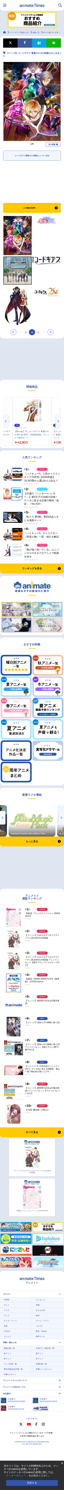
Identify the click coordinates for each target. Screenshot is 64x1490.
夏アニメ (39, 1353)
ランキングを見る (32, 568)
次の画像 (51, 144)
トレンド (7, 1336)
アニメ (6, 1305)
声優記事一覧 (41, 1364)
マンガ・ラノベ (10, 1321)
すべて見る (32, 1132)
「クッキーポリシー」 (16, 1475)
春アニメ (7, 1353)
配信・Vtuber (41, 1331)
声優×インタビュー (44, 1369)
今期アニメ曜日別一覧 (45, 1348)
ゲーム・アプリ (42, 1321)
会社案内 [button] (7, 1394)
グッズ (6, 1315)
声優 (37, 1305)
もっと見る (32, 841)
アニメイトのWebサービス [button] (14, 1387)
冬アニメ (39, 1359)
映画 (37, 1315)
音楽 (5, 1326)
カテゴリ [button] (7, 1294)
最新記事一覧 (9, 1348)
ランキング (40, 1300)
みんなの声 (40, 1310)
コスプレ (39, 1326)
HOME (6, 1300)
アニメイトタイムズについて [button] (15, 1380)
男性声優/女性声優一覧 (13, 1369)
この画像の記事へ (30, 208)
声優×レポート (10, 1374)
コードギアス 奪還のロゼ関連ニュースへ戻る (32, 155)
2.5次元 (7, 1331)
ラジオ (6, 1310)
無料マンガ (40, 1336)
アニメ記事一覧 (10, 1364)
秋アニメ (7, 1359)
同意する (32, 1483)
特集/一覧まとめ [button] (10, 1342)
